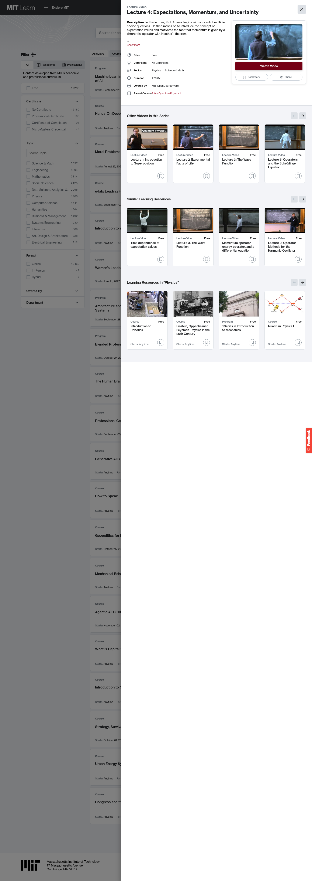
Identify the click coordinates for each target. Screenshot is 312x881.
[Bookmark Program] (252, 342)
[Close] (302, 9)
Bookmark (254, 77)
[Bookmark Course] (160, 342)
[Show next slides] (302, 115)
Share (288, 77)
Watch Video (269, 66)
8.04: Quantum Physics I (166, 93)
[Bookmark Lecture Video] (160, 176)
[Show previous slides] (294, 115)
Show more (133, 45)
